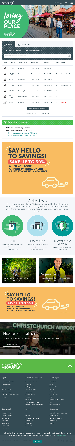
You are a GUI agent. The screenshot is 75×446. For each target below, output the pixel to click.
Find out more (11, 344)
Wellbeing (52, 392)
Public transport (30, 394)
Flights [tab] (4, 378)
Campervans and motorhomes (34, 404)
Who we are (28, 413)
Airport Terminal (6, 413)
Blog (51, 402)
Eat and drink (53, 387)
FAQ (51, 397)
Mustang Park (5, 423)
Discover (52, 389)
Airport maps (53, 382)
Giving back (28, 425)
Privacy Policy (53, 420)
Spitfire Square (6, 418)
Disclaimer (45, 113)
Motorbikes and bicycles (32, 402)
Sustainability (29, 420)
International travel (7, 392)
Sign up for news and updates (58, 413)
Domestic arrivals (13, 50)
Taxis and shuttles (30, 389)
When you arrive (6, 389)
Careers (27, 415)
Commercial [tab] (6, 409)
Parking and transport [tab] (33, 378)
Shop (51, 384)
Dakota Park (5, 420)
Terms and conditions (56, 418)
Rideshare (28, 397)
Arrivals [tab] (10, 44)
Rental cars (28, 392)
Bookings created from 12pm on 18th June (20, 135)
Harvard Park (5, 425)
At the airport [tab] (54, 378)
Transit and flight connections (10, 394)
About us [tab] (28, 409)
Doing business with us (32, 418)
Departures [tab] (25, 44)
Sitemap (52, 423)
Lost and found (54, 394)
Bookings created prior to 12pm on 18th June (21, 133)
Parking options (29, 387)
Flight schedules (6, 384)
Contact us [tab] (54, 409)
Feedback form (54, 415)
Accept (37, 441)
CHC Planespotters (55, 404)
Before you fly (6, 387)
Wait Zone (28, 384)
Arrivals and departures (8, 382)
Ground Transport (7, 415)
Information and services (57, 399)
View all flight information (37, 109)
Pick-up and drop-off (31, 382)
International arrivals (34, 50)
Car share (28, 399)
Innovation (28, 423)
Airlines (4, 397)
